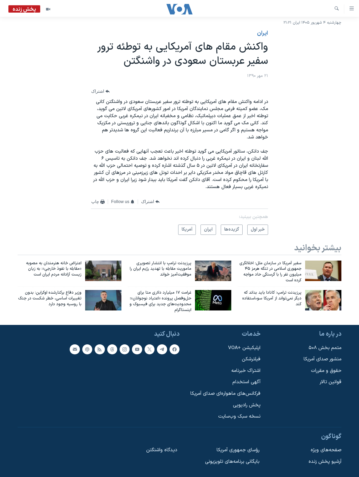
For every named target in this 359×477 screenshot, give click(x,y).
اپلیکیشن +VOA (244, 347)
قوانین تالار (330, 382)
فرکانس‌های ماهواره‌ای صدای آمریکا (225, 393)
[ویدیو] (48, 9)
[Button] (100, 91)
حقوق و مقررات (326, 370)
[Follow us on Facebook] (175, 349)
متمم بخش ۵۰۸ (325, 347)
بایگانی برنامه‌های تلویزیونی (232, 461)
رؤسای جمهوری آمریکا (238, 450)
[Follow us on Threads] (112, 349)
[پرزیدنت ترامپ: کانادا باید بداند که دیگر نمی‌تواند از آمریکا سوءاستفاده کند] (323, 300)
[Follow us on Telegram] (162, 349)
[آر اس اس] (100, 349)
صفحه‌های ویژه (326, 450)
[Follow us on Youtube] (137, 349)
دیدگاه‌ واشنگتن (161, 450)
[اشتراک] (75, 349)
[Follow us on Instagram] (125, 349)
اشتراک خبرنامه (245, 370)
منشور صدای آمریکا (322, 359)
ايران (262, 33)
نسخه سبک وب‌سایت (239, 416)
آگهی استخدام (246, 382)
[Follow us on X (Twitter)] (150, 349)
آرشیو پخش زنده (325, 461)
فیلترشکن (251, 359)
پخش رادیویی (246, 405)
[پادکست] (87, 349)
